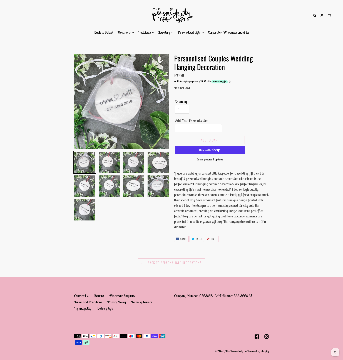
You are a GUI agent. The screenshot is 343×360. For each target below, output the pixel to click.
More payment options (210, 159)
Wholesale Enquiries (122, 296)
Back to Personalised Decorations (174, 262)
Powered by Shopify (258, 351)
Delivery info (105, 308)
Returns (99, 296)
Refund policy (82, 308)
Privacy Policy (116, 302)
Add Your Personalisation (191, 120)
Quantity (181, 101)
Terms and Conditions (88, 302)
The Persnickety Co (236, 351)
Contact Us (81, 296)
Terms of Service (141, 302)
